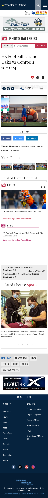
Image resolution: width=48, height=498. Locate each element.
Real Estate (8, 455)
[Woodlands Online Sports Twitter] (12, 88)
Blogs (15, 364)
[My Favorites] (32, 77)
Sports (29, 88)
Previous (5, 111)
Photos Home (21, 358)
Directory (7, 411)
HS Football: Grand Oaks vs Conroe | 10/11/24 (22, 211)
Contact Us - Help (34, 409)
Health (5, 449)
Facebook (14, 467)
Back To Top (24, 397)
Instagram (34, 467)
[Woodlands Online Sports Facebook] (4, 88)
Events (6, 364)
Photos (11, 185)
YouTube (27, 467)
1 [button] (18, 344)
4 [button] (32, 344)
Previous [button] (41, 187)
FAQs (29, 431)
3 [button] (27, 344)
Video (5, 460)
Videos (25, 364)
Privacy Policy (33, 425)
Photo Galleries (23, 38)
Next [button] (44, 187)
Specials (6, 444)
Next (42, 111)
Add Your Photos (11, 369)
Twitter (21, 467)
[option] (24, 205)
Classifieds (7, 433)
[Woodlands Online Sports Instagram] (8, 88)
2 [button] (22, 344)
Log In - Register (34, 414)
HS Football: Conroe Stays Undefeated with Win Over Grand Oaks (23, 234)
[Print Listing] (37, 77)
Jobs (5, 428)
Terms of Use (33, 420)
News (10, 226)
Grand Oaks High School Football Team (17, 219)
